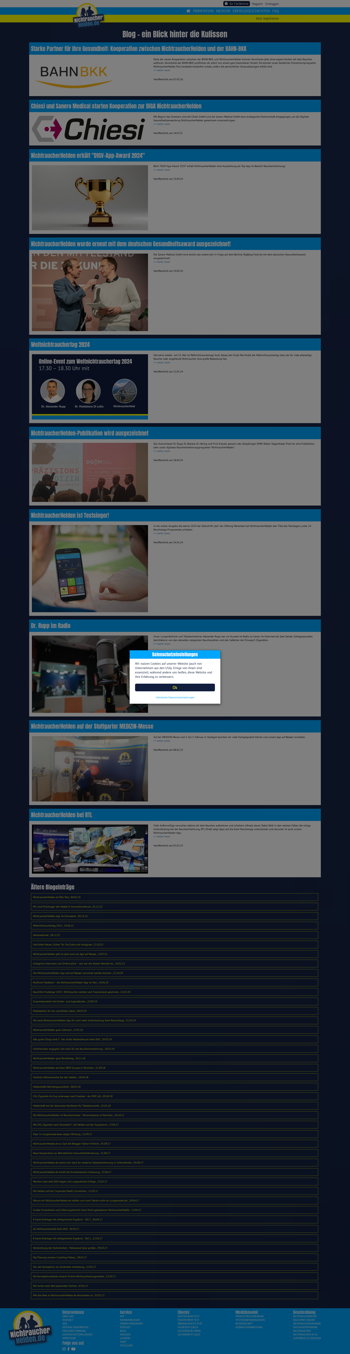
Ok (175, 687)
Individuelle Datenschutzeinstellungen (175, 697)
